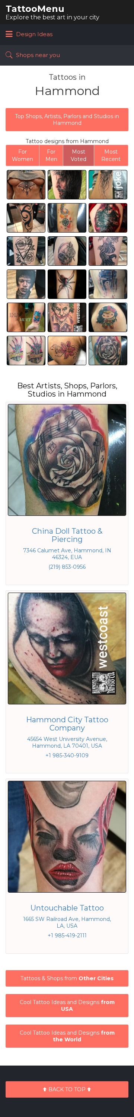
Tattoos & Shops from (67, 978)
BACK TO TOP (67, 1089)
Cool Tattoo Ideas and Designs (67, 1005)
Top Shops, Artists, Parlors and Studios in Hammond (67, 119)
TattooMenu (35, 8)
